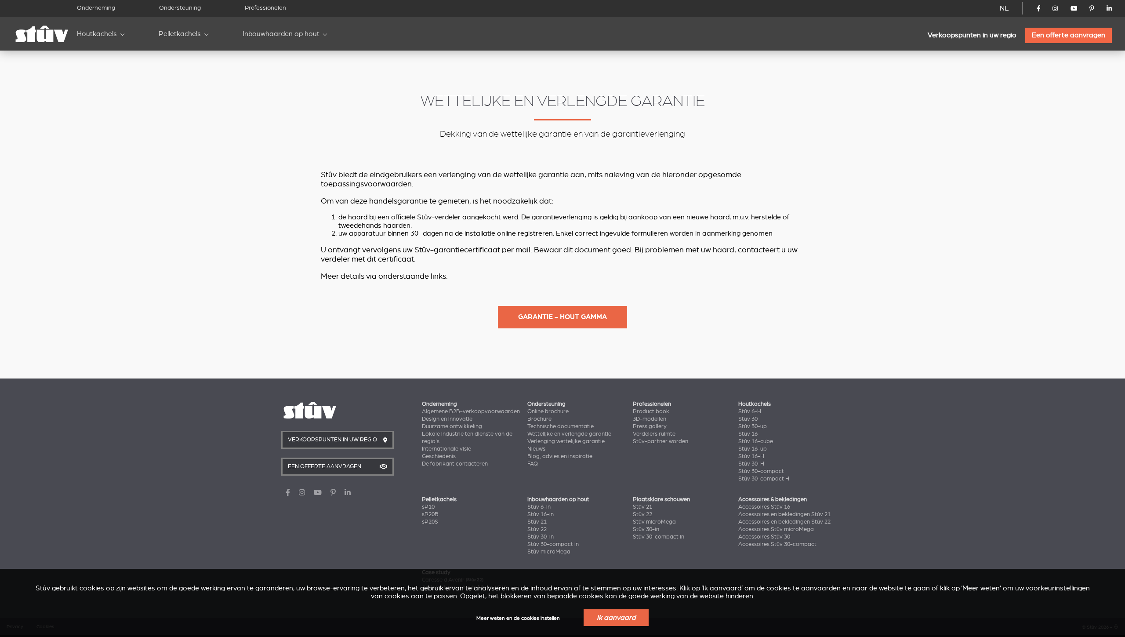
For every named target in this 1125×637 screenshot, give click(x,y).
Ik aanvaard (616, 618)
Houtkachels (97, 34)
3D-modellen (649, 419)
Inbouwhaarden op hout (281, 34)
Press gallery (650, 426)
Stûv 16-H (751, 456)
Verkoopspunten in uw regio (972, 35)
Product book (651, 411)
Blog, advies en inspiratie (559, 456)
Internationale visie (446, 449)
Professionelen (265, 7)
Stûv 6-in (539, 507)
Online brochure (548, 411)
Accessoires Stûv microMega (776, 529)
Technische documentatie (560, 426)
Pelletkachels (180, 34)
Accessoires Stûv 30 (764, 537)
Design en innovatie (447, 419)
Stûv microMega (548, 552)
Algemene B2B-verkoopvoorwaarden (471, 411)
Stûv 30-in (540, 537)
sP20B (430, 514)
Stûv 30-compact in (553, 544)
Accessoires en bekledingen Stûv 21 (784, 514)
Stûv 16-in (540, 514)
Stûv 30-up (752, 426)
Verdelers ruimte (654, 434)
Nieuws (536, 449)
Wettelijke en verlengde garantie (569, 434)
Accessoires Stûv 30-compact (777, 544)
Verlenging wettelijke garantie (566, 441)
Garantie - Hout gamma (562, 317)
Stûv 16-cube (755, 441)
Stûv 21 (537, 522)
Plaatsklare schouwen (661, 499)
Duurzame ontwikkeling (452, 426)
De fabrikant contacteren (455, 464)
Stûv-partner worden (660, 441)
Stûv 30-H (751, 464)
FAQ (532, 464)
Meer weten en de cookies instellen (518, 618)
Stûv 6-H (749, 411)
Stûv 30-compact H (763, 479)
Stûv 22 (537, 529)
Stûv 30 (748, 419)
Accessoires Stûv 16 (764, 507)
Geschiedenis (439, 456)
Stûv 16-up (752, 449)
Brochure (539, 419)
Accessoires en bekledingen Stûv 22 (784, 522)
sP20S (430, 522)
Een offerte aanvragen (1068, 35)
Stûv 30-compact (761, 471)
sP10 (428, 507)
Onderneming (96, 7)
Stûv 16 (748, 434)
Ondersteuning (180, 7)
